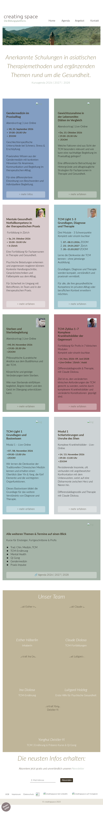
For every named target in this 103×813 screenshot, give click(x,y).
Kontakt (94, 21)
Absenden (67, 780)
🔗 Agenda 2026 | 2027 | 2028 (51, 575)
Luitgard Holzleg (76, 690)
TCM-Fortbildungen (76, 645)
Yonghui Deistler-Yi (51, 739)
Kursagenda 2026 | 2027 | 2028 (51, 82)
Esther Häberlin (27, 640)
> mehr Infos (26, 194)
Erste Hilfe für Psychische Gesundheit (75, 695)
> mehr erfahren (77, 194)
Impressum (16, 794)
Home (52, 21)
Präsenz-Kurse (56, 745)
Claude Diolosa (76, 640)
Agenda (66, 21)
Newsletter (78, 768)
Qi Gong (71, 745)
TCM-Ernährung (27, 695)
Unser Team (51, 597)
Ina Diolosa (27, 690)
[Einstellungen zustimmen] (37, 794)
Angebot (79, 21)
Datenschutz (28, 794)
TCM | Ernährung (36, 745)
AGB (7, 794)
